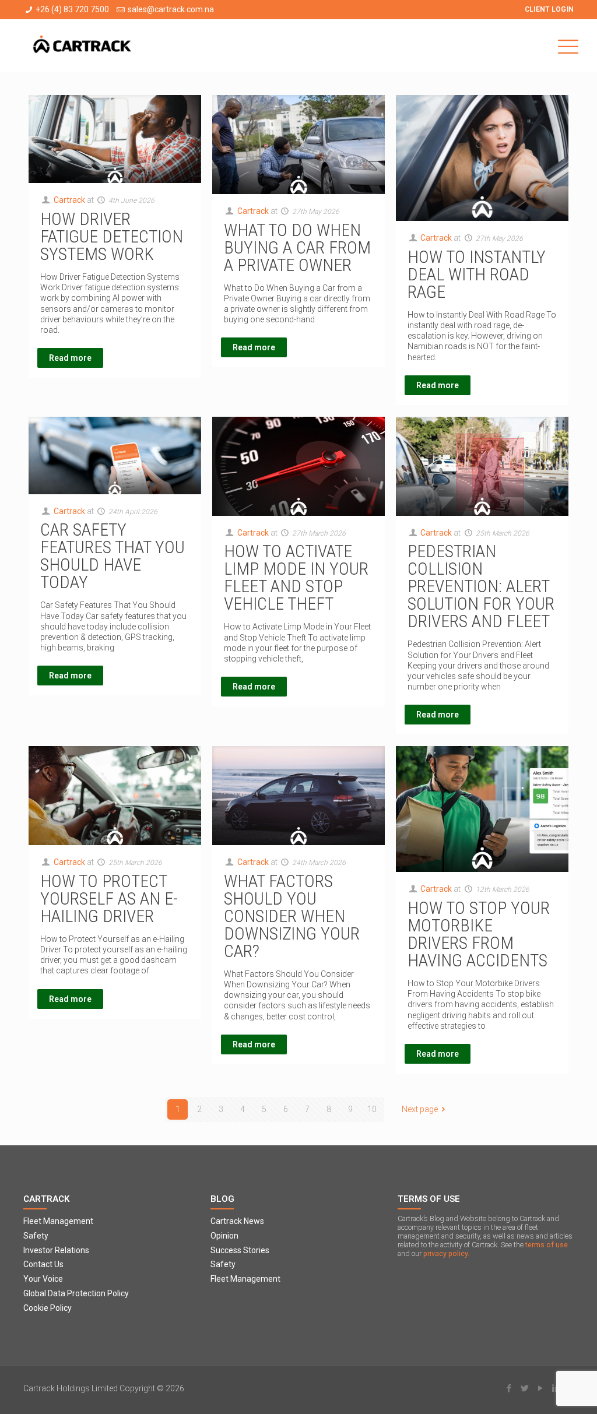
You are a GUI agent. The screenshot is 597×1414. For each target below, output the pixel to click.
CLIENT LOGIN (549, 9)
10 (372, 1109)
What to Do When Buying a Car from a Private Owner (297, 247)
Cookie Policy (47, 1308)
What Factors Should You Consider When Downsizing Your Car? (292, 916)
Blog (222, 1199)
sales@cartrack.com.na (171, 9)
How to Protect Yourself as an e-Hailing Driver (109, 898)
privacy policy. (446, 1253)
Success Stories (239, 1250)
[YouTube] (540, 1388)
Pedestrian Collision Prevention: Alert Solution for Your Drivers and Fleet (481, 586)
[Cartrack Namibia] (82, 45)
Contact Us (43, 1264)
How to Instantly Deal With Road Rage (477, 274)
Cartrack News (237, 1221)
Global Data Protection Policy (76, 1293)
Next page (420, 1109)
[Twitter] (524, 1388)
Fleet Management (58, 1221)
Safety (35, 1235)
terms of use (546, 1244)
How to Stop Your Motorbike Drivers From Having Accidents (479, 934)
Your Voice (43, 1278)
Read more (70, 358)
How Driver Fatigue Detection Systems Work (111, 236)
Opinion (224, 1235)
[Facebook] (509, 1388)
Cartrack (69, 200)
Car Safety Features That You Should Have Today (112, 555)
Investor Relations (56, 1250)
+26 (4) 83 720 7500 (72, 9)
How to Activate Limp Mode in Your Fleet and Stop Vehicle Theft (296, 577)
